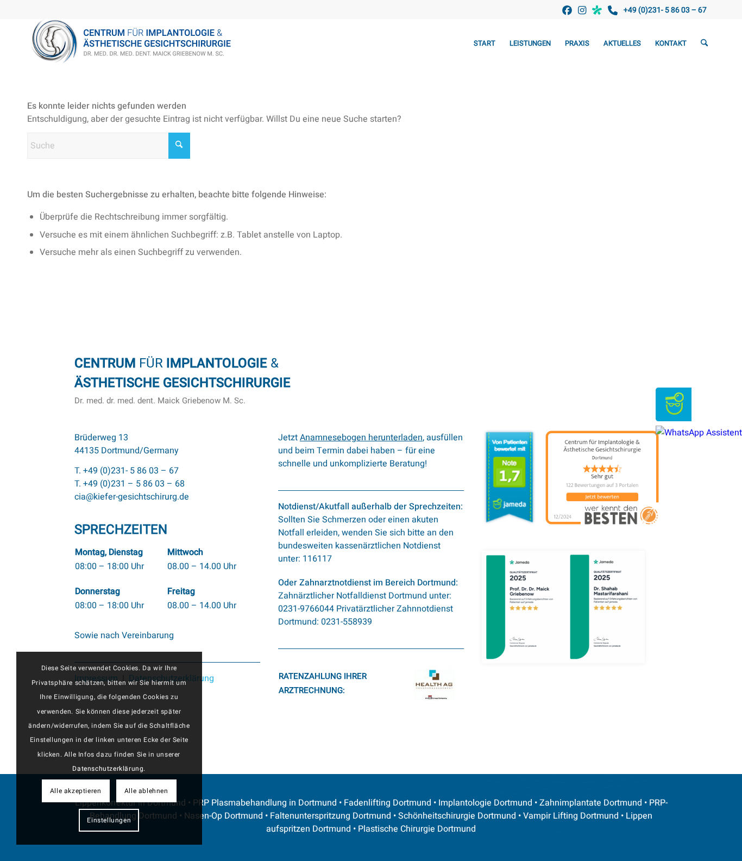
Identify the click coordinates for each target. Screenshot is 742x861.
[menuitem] (484, 43)
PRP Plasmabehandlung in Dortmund (265, 802)
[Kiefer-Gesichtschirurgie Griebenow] (134, 43)
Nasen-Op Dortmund (223, 815)
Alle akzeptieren (76, 791)
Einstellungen (109, 820)
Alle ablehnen (146, 791)
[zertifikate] (563, 607)
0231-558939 (346, 621)
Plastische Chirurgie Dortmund (417, 828)
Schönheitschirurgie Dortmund (457, 815)
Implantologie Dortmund (485, 802)
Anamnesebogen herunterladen (361, 437)
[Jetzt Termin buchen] (673, 418)
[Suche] (704, 43)
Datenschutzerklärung (107, 768)
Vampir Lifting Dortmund (571, 815)
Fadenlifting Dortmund (387, 802)
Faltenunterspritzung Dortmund (330, 815)
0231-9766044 (306, 608)
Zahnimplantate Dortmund (590, 802)
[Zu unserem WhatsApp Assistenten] (699, 432)
